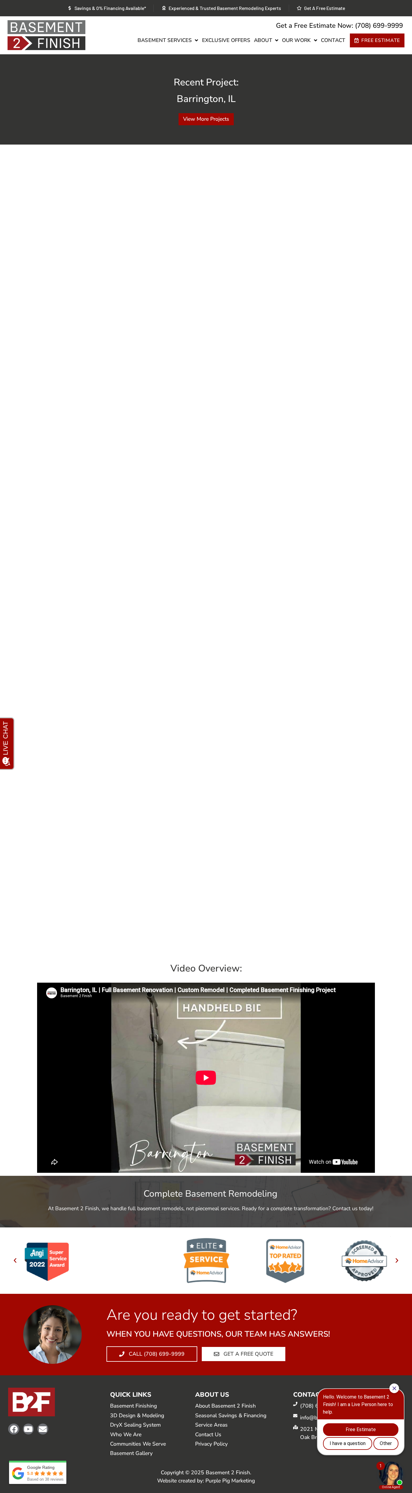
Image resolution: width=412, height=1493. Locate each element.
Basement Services (165, 40)
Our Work (296, 40)
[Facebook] (13, 1429)
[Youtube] (28, 1429)
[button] (15, 1261)
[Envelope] (42, 1429)
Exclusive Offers (226, 40)
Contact (333, 40)
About (263, 40)
